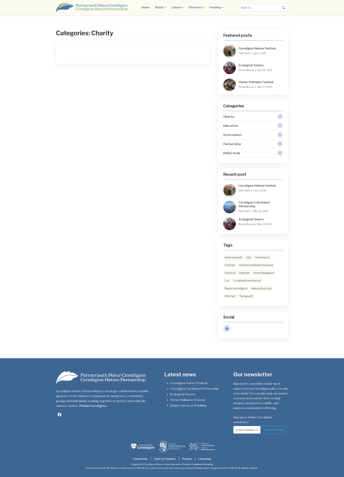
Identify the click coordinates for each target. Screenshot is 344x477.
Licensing (204, 459)
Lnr (227, 280)
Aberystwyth (234, 257)
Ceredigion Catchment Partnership (254, 204)
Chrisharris (262, 257)
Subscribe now (274, 429)
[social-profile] (59, 414)
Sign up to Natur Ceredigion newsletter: (252, 419)
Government (252, 134)
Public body (252, 153)
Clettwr (230, 265)
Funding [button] (215, 7)
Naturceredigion (236, 288)
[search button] (284, 7)
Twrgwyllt (246, 296)
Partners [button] (195, 7)
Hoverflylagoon (263, 273)
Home (145, 7)
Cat (248, 257)
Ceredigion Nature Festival (257, 48)
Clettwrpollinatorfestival (256, 265)
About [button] (159, 7)
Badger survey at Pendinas (188, 405)
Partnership (252, 144)
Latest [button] (176, 7)
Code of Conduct (165, 459)
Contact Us (140, 459)
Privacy (187, 459)
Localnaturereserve (247, 280)
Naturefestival (261, 288)
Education (252, 125)
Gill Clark (244, 53)
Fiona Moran (246, 70)
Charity (252, 116)
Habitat (244, 273)
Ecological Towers (251, 65)
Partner (230, 296)
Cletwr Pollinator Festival (256, 82)
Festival (230, 273)
